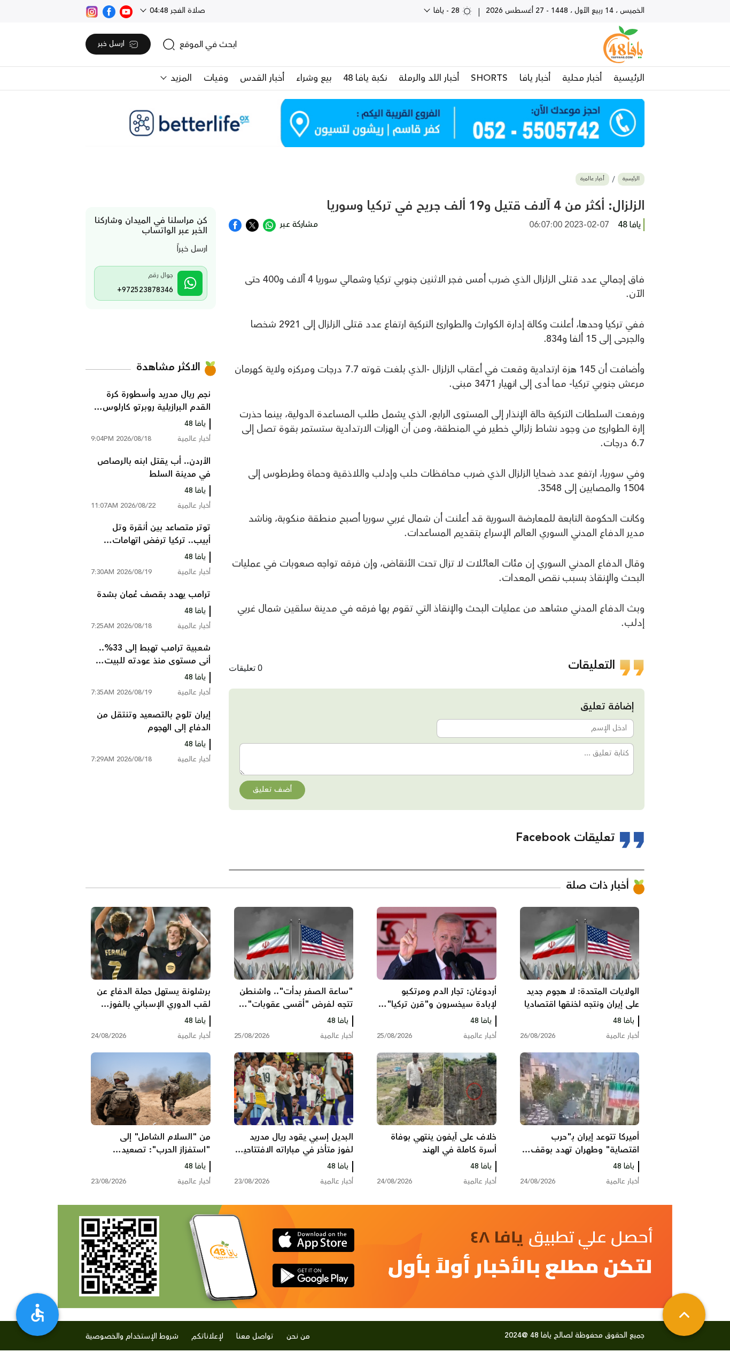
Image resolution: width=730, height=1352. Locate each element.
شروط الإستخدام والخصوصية (132, 1336)
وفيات (216, 78)
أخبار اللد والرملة (429, 78)
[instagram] (92, 11)
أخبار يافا (534, 78)
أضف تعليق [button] (272, 790)
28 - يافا (446, 11)
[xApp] (252, 224)
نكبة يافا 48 (365, 78)
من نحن (298, 1336)
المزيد (180, 78)
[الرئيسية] (623, 44)
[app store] (313, 1240)
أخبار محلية (582, 78)
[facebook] (109, 11)
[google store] (313, 1275)
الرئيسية (628, 78)
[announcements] (365, 123)
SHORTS (489, 78)
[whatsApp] (269, 224)
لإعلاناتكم (207, 1336)
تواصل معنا (255, 1336)
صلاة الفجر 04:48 (176, 11)
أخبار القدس (262, 78)
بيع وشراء (313, 78)
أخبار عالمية (592, 179)
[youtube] (126, 11)
